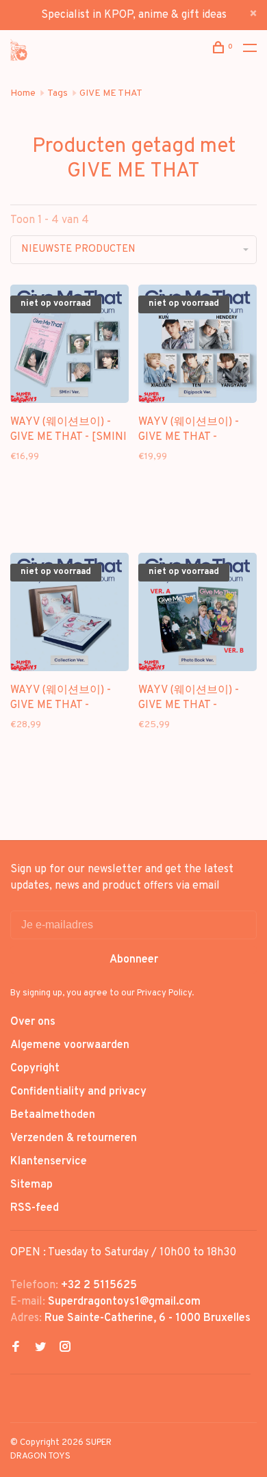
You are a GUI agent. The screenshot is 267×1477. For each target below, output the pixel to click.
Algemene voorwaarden (69, 1045)
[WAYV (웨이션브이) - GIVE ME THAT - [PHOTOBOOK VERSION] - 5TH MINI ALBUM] (197, 615)
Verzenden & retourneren (73, 1138)
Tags (57, 93)
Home (23, 93)
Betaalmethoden (52, 1115)
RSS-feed (34, 1208)
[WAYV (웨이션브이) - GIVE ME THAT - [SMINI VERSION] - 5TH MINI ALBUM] (69, 346)
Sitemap (31, 1185)
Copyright (35, 1068)
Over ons (32, 1022)
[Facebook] (15, 1348)
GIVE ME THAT (110, 93)
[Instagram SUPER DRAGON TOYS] (65, 1348)
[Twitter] (40, 1348)
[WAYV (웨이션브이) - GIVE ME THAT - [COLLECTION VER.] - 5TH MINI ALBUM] (69, 615)
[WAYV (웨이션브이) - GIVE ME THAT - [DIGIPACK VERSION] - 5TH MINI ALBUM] (197, 346)
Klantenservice (48, 1161)
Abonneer (134, 960)
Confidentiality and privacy (78, 1092)
